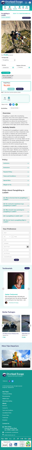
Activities (15, 8)
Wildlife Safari (5, 398)
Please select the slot (7, 75)
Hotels (19, 8)
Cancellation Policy (6, 412)
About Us (4, 405)
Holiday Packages (10, 9)
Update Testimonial (11, 294)
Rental (26, 8)
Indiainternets (11, 387)
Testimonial (5, 417)
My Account (30, 3)
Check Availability (5, 72)
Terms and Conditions (7, 410)
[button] (28, 36)
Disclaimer (4, 420)
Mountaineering (6, 396)
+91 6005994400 (8, 432)
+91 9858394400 (14, 432)
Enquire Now (19, 88)
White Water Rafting (7, 401)
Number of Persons (21, 65)
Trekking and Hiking (7, 393)
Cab (23, 8)
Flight (5, 8)
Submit (16, 259)
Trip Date (4, 65)
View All (27, 268)
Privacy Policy (5, 415)
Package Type (5, 57)
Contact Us (5, 408)
